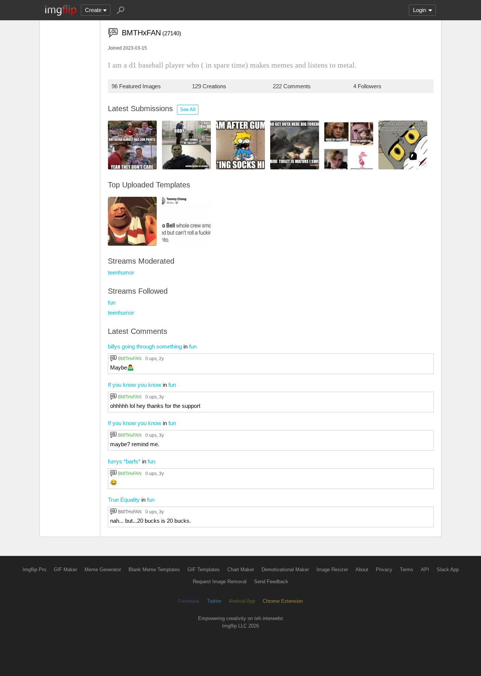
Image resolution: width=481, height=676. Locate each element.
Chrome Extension (283, 601)
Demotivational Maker (285, 569)
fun (111, 302)
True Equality (124, 499)
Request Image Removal (220, 581)
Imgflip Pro (34, 569)
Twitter (214, 601)
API (425, 569)
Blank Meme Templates (154, 569)
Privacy (384, 569)
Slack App (448, 569)
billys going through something (145, 346)
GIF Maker (65, 569)
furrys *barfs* (124, 461)
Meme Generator (103, 569)
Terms (406, 569)
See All (187, 109)
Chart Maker (240, 569)
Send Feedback (271, 581)
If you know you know (134, 385)
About (361, 569)
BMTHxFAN (130, 358)
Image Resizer (332, 569)
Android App (242, 601)
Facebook (189, 601)
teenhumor (121, 272)
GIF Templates (204, 569)
